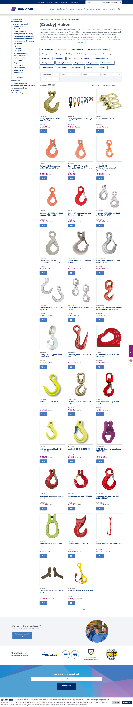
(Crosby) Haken (19, 55)
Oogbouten (18, 60)
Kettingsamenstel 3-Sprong (24, 38)
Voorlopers (18, 51)
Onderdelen (18, 77)
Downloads (40, 2)
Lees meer (80, 42)
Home (52, 9)
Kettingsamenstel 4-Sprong (24, 41)
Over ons (70, 9)
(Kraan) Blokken (20, 26)
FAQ (56, 2)
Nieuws (49, 2)
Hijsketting (18, 43)
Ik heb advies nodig (22, 634)
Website (115, 2)
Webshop (64, 2)
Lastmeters (16, 81)
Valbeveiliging (17, 90)
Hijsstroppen (18, 46)
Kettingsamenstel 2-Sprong (24, 36)
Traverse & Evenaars (19, 83)
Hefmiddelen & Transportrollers (23, 85)
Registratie (74, 2)
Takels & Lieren (17, 19)
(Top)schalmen (19, 65)
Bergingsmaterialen (19, 88)
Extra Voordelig (17, 93)
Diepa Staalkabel (20, 31)
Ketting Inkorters (20, 58)
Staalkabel (18, 29)
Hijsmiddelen (17, 21)
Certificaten (102, 9)
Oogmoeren (18, 63)
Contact (112, 9)
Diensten (79, 9)
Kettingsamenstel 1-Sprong (23, 34)
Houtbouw (18, 48)
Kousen (16, 75)
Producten (61, 9)
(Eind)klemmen (19, 68)
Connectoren (18, 70)
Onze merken (90, 9)
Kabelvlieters (18, 72)
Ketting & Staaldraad (20, 24)
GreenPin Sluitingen (21, 53)
